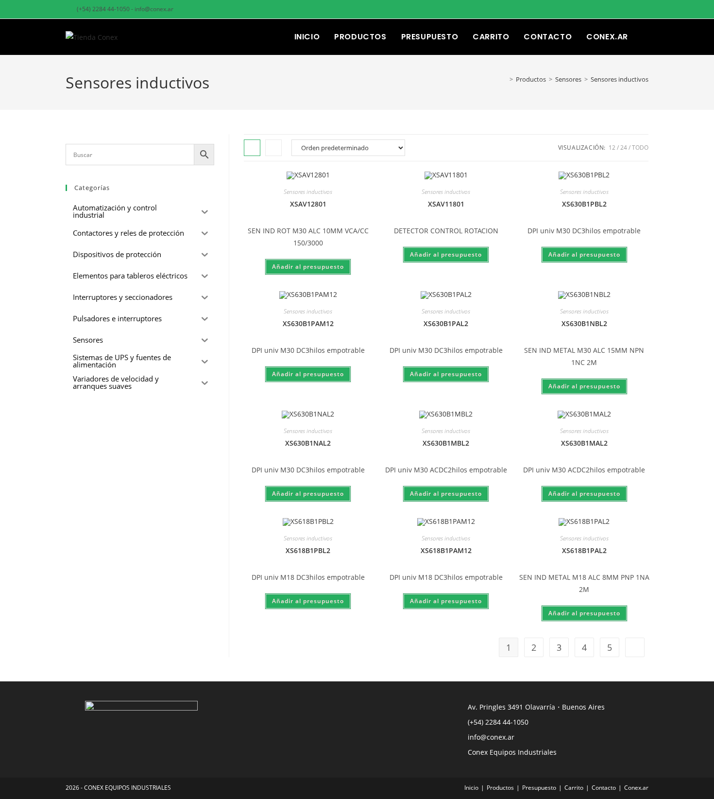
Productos (500, 787)
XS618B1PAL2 (584, 550)
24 (623, 147)
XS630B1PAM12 (308, 323)
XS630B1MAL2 (584, 443)
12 (612, 147)
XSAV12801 (308, 203)
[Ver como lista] (273, 147)
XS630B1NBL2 (584, 323)
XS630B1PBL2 (584, 203)
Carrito (573, 787)
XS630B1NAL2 (308, 443)
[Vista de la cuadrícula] (252, 147)
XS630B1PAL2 (446, 323)
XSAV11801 (446, 203)
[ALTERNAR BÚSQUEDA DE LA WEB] (645, 37)
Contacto (604, 787)
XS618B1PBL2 (308, 550)
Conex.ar (636, 787)
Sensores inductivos (619, 79)
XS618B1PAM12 (446, 550)
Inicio (471, 787)
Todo (640, 147)
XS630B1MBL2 (446, 443)
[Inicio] (504, 79)
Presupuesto (539, 787)
